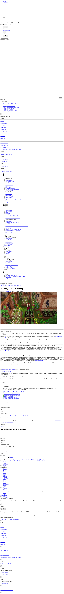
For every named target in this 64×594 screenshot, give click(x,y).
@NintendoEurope (4, 145)
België (4, 461)
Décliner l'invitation (4, 519)
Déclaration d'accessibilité (44, 460)
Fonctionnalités (9, 211)
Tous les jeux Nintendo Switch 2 (9, 103)
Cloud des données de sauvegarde (7, 422)
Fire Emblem (3, 127)
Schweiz (4, 480)
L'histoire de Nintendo (10, 232)
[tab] (32, 457)
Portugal (4, 479)
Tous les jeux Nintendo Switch (9, 106)
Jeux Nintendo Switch (10, 182)
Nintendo (2, 121)
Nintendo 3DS (3, 129)
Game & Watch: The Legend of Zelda (13, 230)
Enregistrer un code (9, 202)
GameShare (8, 213)
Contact (50, 460)
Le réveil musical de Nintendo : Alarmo (13, 229)
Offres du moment (9, 196)
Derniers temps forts (9, 195)
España (4, 465)
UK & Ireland (5, 497)
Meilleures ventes (9, 197)
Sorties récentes (9, 183)
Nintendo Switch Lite (10, 224)
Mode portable (13, 415)
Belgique (5, 470)
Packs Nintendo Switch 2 (11, 217)
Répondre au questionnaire (13, 519)
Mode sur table (19, 415)
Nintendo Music (9, 244)
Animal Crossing (3, 133)
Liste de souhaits (9, 200)
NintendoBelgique (4, 159)
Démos (7, 186)
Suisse (4, 494)
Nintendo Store (3, 125)
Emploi (7, 278)
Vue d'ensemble (9, 180)
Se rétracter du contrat (30, 460)
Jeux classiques (9, 242)
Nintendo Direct (9, 262)
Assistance (13, 459)
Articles (7, 253)
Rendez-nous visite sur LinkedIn (6, 171)
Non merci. (2, 502)
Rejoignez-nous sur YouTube (6, 154)
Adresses (5, 3)
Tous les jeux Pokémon (7, 111)
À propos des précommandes (6, 371)
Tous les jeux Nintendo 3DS (8, 108)
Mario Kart (2, 138)
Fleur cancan (8, 228)
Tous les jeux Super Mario (8, 109)
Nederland (5, 488)
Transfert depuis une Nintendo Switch (13, 218)
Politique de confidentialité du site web (38, 459)
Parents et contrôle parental (5, 459)
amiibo (7, 231)
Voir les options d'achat (13, 38)
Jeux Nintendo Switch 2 (10, 181)
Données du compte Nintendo (9, 4)
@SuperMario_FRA (4, 147)
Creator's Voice (9, 266)
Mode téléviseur (26, 415)
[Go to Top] (32, 282)
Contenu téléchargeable (10, 188)
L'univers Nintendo (9, 190)
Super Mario (2, 136)
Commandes (5, 2)
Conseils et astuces (9, 267)
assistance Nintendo (5, 350)
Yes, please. (7, 502)
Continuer (6, 495)
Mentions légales (13, 460)
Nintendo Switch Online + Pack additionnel (14, 240)
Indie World (8, 263)
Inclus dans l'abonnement (10, 239)
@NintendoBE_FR (4, 143)
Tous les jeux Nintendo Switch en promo (11, 107)
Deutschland (5, 464)
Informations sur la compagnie (22, 459)
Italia (4, 468)
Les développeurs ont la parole (12, 265)
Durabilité (37, 460)
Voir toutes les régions (7, 479)
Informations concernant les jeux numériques (14, 199)
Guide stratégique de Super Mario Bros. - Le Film (15, 276)
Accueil (4, 1)
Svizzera (4, 483)
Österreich (5, 489)
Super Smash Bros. (4, 131)
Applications (8, 252)
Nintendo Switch (3, 123)
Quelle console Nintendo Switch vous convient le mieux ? (17, 226)
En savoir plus (57, 420)
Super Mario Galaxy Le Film (11, 275)
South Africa (5, 478)
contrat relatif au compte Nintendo (8, 369)
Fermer (1, 495)
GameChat (8, 212)
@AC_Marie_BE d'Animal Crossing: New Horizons (10, 149)
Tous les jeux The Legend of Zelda (10, 110)
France (4, 466)
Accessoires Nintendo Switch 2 (12, 215)
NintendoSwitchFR (4, 161)
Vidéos (7, 254)
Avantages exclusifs (9, 243)
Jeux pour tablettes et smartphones (12, 189)
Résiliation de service (21, 460)
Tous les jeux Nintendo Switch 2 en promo (11, 104)
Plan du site (8, 279)
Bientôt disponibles (9, 185)
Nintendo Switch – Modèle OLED (12, 222)
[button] (33, 174)
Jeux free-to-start (9, 187)
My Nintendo (8, 277)
